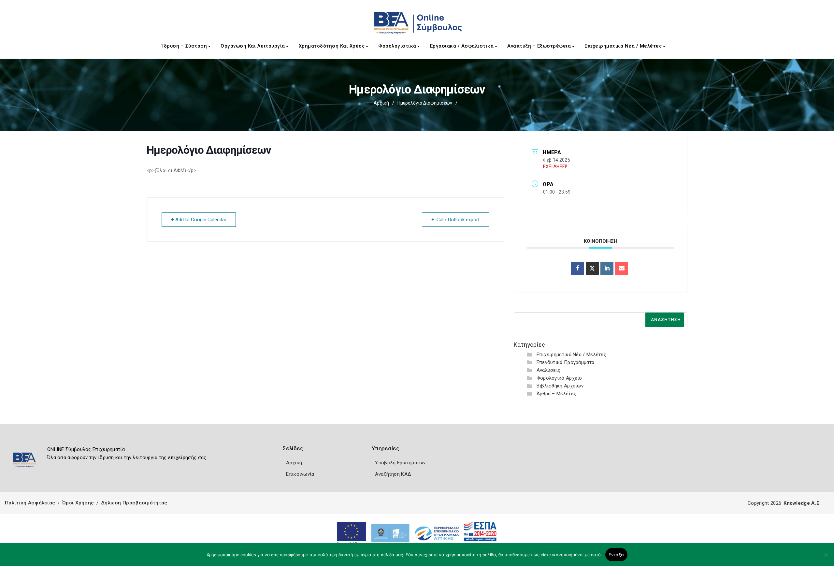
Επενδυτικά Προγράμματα (566, 362)
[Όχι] (826, 557)
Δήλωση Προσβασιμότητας (134, 503)
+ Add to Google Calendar (198, 220)
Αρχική (381, 103)
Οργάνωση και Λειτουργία (253, 46)
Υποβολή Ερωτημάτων (400, 463)
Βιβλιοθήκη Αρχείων (560, 386)
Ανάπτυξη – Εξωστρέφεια (539, 46)
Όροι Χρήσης (78, 503)
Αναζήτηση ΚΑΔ (393, 474)
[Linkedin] (606, 268)
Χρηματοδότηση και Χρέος (332, 46)
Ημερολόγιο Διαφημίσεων (424, 103)
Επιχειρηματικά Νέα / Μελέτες (623, 46)
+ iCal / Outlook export (455, 220)
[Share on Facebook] (577, 268)
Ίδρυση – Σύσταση (185, 46)
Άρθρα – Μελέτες (557, 394)
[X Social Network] (592, 268)
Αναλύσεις (549, 370)
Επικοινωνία (300, 474)
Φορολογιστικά (398, 46)
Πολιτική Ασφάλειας (30, 503)
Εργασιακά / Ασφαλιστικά (462, 46)
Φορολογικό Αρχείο (559, 378)
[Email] (621, 268)
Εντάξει (617, 554)
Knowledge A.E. (802, 503)
